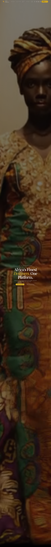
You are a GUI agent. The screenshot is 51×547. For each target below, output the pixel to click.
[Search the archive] (35, 1)
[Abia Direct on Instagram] (36, 1)
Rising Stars (32, 1)
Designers (13, 1)
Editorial (28, 1)
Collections (18, 1)
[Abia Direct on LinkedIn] (38, 1)
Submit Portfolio (44, 1)
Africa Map (23, 1)
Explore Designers (20, 284)
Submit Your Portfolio (30, 284)
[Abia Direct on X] (40, 1)
